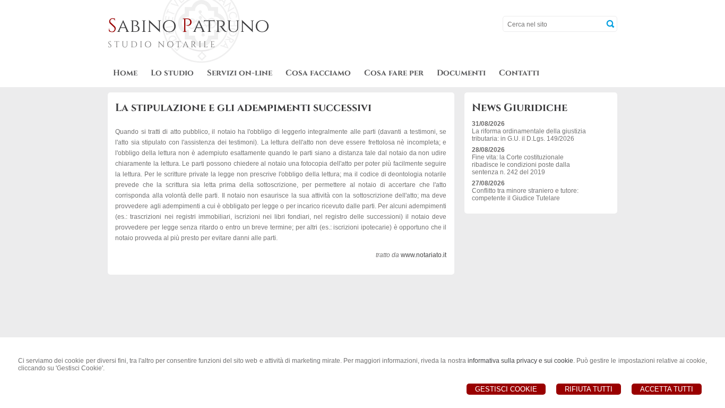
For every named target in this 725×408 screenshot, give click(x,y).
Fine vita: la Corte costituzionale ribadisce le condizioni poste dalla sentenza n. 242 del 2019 (521, 165)
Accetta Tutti (666, 389)
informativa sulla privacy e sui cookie (521, 360)
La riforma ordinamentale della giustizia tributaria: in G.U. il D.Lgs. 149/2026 (529, 135)
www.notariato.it (423, 255)
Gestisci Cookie (506, 389)
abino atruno (189, 26)
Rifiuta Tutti (588, 389)
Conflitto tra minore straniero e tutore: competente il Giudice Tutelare (525, 194)
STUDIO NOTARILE (162, 44)
